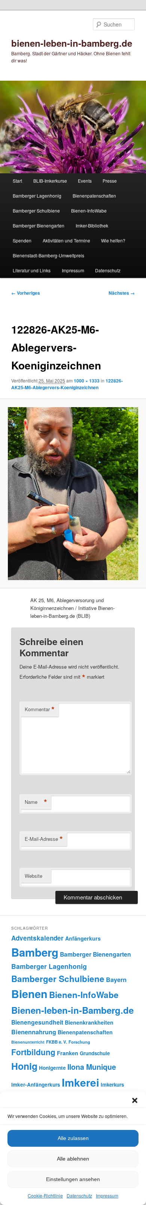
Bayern (116, 979)
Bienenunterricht (28, 1042)
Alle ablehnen (73, 1159)
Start (17, 180)
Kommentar (40, 709)
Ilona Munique (91, 1067)
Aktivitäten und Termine (66, 240)
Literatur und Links (32, 270)
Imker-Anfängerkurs (35, 1084)
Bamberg (34, 952)
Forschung (79, 1042)
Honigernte (52, 1067)
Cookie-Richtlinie (45, 1195)
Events (85, 180)
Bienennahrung (33, 1032)
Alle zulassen (73, 1138)
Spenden (22, 240)
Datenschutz (79, 1195)
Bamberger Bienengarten (38, 225)
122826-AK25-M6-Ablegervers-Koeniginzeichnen (67, 384)
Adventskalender (37, 937)
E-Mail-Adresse (44, 839)
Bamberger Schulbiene (36, 210)
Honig (24, 1066)
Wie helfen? (113, 240)
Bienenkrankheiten (89, 1022)
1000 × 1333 (87, 380)
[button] (135, 1100)
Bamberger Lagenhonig (37, 195)
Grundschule (95, 1053)
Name (36, 802)
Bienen (29, 993)
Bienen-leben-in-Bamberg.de (72, 1010)
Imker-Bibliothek (92, 225)
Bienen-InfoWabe (89, 210)
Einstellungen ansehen (73, 1179)
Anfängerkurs (83, 938)
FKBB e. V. (56, 1042)
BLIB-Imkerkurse (50, 180)
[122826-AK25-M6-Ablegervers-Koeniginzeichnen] (73, 493)
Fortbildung (33, 1051)
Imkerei (80, 1082)
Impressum (107, 1195)
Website (33, 875)
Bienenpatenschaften (94, 195)
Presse (110, 180)
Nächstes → (122, 292)
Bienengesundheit (37, 1022)
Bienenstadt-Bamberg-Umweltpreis (48, 255)
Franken (67, 1053)
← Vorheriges (25, 292)
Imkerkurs (112, 1084)
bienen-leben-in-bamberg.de (71, 43)
